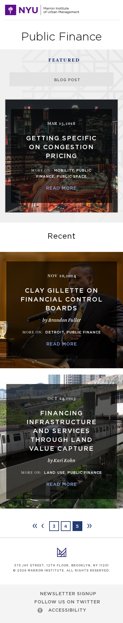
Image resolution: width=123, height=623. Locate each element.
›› (89, 525)
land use (54, 472)
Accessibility (67, 610)
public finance (84, 332)
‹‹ (34, 525)
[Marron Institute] (42, 10)
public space (72, 176)
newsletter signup (68, 594)
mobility (64, 170)
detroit (54, 332)
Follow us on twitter (67, 602)
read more (61, 188)
